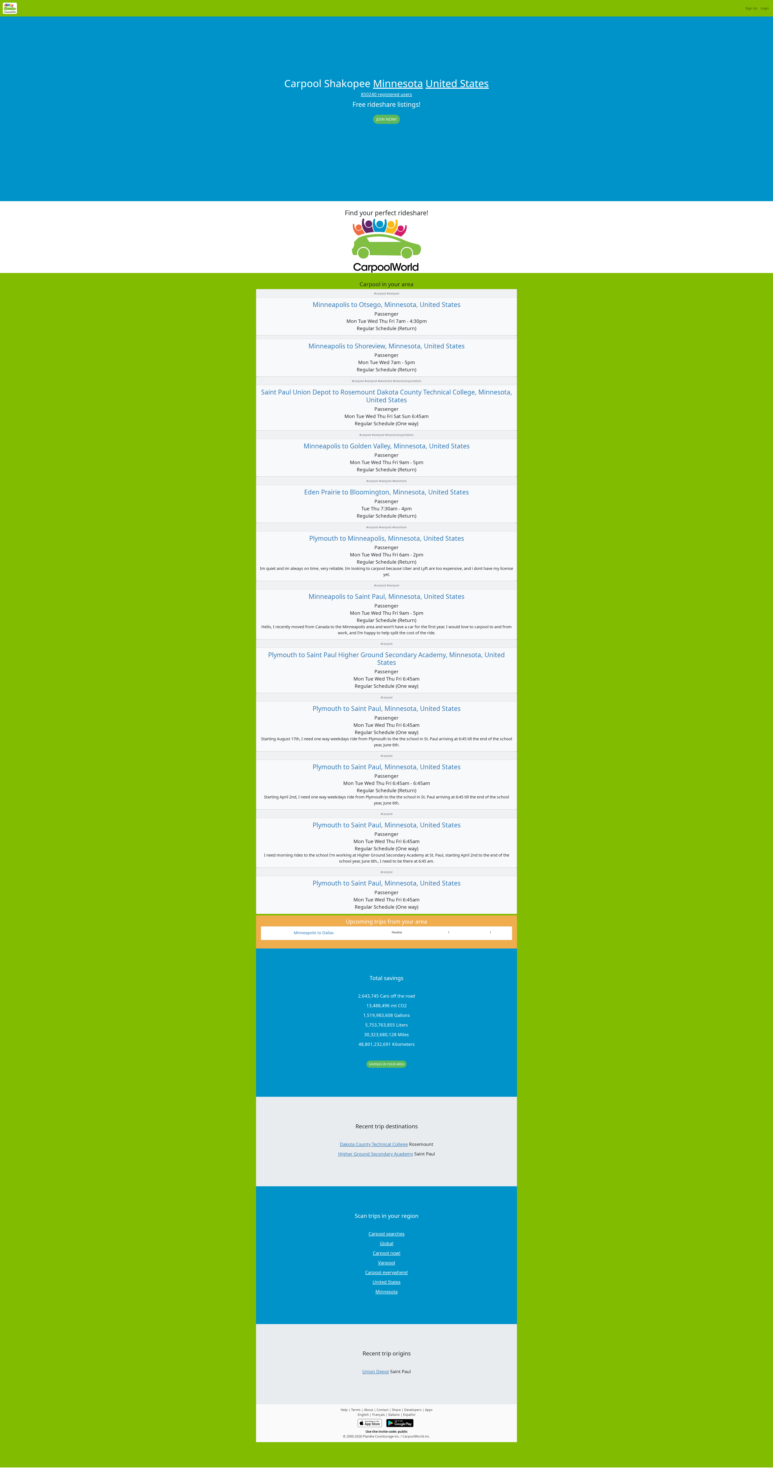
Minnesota (398, 83)
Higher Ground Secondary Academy (375, 1154)
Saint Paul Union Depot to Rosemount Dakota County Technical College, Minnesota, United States (386, 396)
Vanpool (386, 1263)
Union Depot (375, 1371)
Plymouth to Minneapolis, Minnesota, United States (386, 538)
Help (344, 1410)
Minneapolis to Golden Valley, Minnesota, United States (387, 446)
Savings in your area (386, 1064)
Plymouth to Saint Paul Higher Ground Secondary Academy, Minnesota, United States (386, 658)
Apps (429, 1410)
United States (457, 83)
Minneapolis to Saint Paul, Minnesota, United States (386, 596)
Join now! (386, 119)
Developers (413, 1410)
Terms (356, 1410)
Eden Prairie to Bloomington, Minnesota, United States (386, 492)
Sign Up (751, 8)
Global (386, 1243)
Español (409, 1414)
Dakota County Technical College (374, 1144)
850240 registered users (386, 94)
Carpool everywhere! (386, 1272)
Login (765, 8)
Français (378, 1414)
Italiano (394, 1414)
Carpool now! (386, 1253)
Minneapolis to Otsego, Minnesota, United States (386, 304)
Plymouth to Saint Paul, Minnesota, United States (387, 708)
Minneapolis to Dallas (314, 932)
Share (396, 1410)
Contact (383, 1410)
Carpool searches (387, 1234)
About (368, 1410)
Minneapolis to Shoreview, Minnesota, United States (386, 346)
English (363, 1414)
